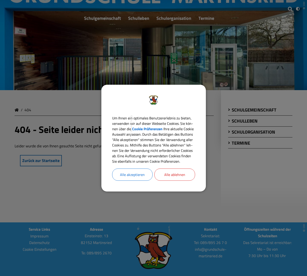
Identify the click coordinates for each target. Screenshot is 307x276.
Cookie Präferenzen (147, 129)
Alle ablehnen (174, 174)
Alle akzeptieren (132, 174)
